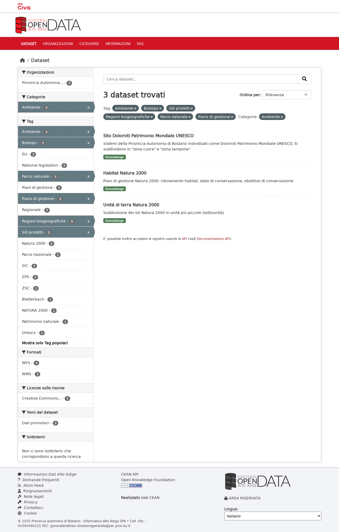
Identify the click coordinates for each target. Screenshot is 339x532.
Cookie (30, 513)
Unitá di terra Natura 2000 (131, 204)
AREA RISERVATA (245, 498)
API (184, 238)
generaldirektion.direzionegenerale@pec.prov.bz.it (90, 525)
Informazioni (118, 43)
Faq (140, 43)
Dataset (29, 43)
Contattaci (33, 507)
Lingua (230, 509)
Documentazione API (213, 238)
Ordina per (250, 94)
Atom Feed (32, 485)
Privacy (30, 502)
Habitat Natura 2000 (124, 172)
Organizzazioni (58, 43)
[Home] (22, 60)
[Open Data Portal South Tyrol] (48, 24)
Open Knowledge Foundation (148, 479)
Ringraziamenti (37, 491)
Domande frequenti (40, 479)
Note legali (33, 496)
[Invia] (304, 79)
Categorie (89, 43)
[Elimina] (135, 108)
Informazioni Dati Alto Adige (50, 474)
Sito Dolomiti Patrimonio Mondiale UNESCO (148, 135)
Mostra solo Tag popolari (45, 343)
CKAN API (129, 474)
